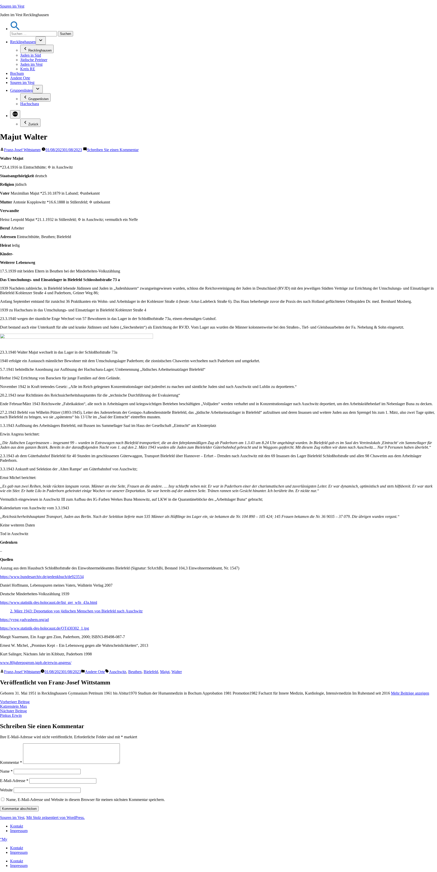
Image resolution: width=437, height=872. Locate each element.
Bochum (17, 73)
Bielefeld (151, 672)
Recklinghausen (23, 42)
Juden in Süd (30, 55)
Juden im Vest (31, 64)
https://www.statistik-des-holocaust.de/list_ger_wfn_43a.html (48, 602)
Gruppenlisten (21, 90)
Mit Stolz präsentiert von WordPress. (55, 817)
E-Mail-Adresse (14, 780)
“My (3, 839)
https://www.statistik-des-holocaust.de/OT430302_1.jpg (44, 628)
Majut (164, 672)
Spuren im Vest (12, 6)
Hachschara (29, 104)
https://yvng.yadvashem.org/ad (24, 619)
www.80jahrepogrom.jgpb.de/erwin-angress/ (35, 662)
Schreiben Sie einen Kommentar (113, 150)
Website (6, 790)
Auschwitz (117, 672)
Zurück (33, 124)
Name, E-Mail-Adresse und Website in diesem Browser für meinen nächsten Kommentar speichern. (85, 799)
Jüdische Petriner (33, 60)
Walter (176, 672)
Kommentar (11, 762)
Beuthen (135, 672)
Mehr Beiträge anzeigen (410, 693)
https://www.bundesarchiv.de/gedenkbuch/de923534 (42, 577)
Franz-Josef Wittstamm (22, 150)
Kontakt (16, 826)
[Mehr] (15, 114)
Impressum (19, 831)
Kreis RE (27, 69)
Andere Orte (20, 78)
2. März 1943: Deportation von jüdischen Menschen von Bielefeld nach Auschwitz (76, 611)
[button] (15, 29)
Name (6, 771)
